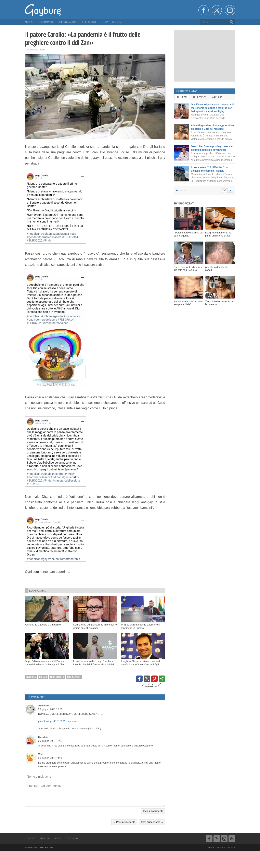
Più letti (182, 97)
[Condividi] (162, 679)
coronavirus (73, 677)
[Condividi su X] (147, 679)
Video (57, 838)
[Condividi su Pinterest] (154, 679)
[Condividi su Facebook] (139, 679)
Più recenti (199, 97)
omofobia (31, 677)
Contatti (30, 838)
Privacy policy (216, 847)
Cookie (231, 847)
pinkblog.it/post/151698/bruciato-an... (58, 721)
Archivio (217, 97)
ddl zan (43, 677)
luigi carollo (57, 677)
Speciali (45, 838)
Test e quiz (71, 838)
